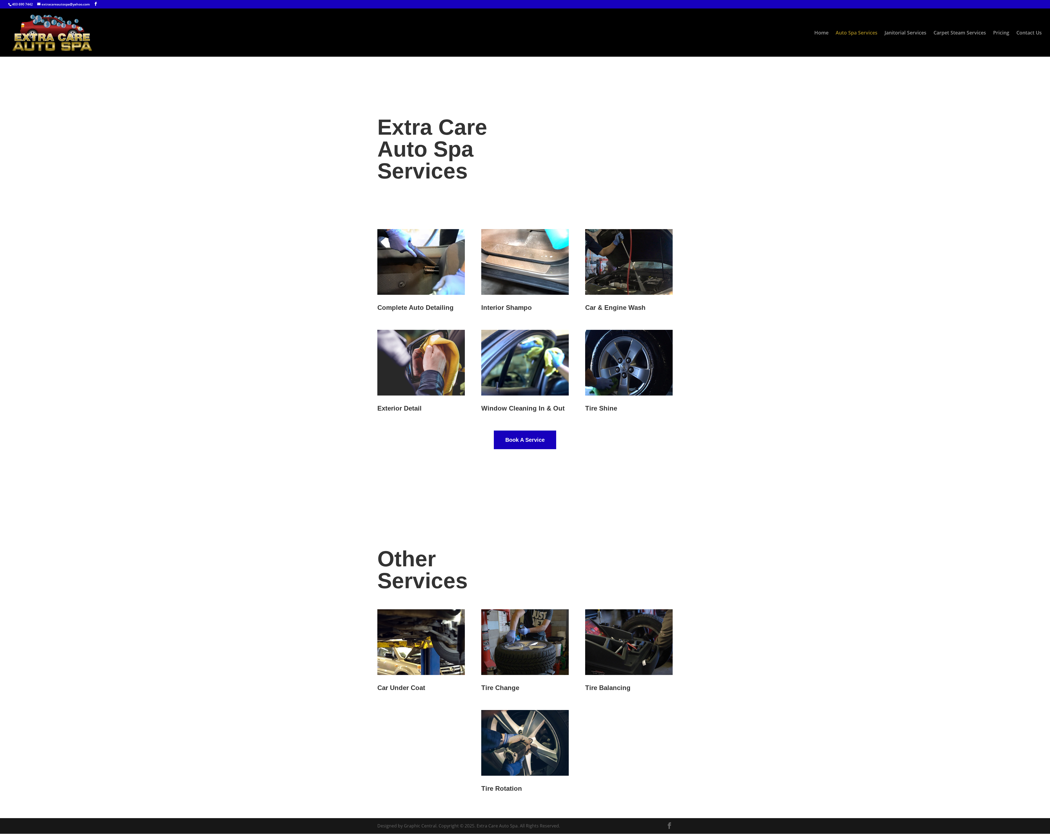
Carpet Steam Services (960, 33)
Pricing (1001, 33)
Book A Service (525, 440)
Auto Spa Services (856, 33)
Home (821, 33)
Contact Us (1029, 33)
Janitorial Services (905, 33)
